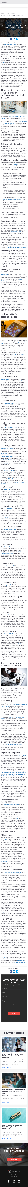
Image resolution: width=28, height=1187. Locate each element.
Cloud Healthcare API (10, 427)
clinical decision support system (12, 199)
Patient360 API (8, 403)
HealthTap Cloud (9, 470)
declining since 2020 (10, 44)
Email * (4, 992)
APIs (21, 381)
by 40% (16, 164)
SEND (14, 1013)
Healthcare (12, 13)
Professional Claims (7, 460)
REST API (10, 479)
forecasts (4, 861)
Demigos (3, 13)
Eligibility (4, 453)
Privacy (22, 354)
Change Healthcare (7, 448)
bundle (6, 463)
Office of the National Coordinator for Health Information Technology (13, 775)
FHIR (17, 818)
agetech (18, 644)
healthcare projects (20, 962)
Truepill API (7, 599)
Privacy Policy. (14, 1176)
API (4, 63)
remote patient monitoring (11, 552)
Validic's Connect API (7, 566)
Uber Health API (8, 634)
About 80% (4, 274)
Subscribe (14, 1159)
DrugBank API (8, 585)
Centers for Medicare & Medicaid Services (13, 772)
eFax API (6, 615)
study (5, 839)
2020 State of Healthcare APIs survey (14, 122)
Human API (7, 547)
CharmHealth (5, 379)
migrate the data (16, 232)
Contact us (20, 960)
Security (14, 354)
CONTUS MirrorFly (9, 508)
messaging (4, 517)
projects (3, 912)
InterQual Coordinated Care (11, 455)
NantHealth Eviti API (10, 529)
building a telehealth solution (17, 247)
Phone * (4, 997)
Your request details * (8, 1005)
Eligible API (7, 489)
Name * (4, 988)
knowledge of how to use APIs (13, 872)
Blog (8, 13)
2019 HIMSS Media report (11, 804)
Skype (4, 1001)
